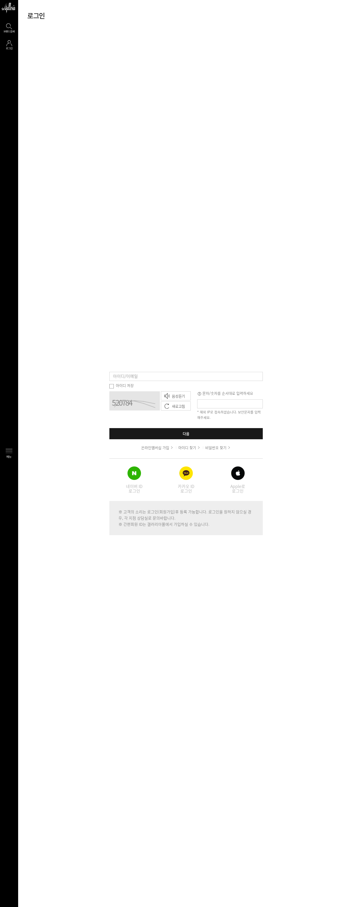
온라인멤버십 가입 (155, 447)
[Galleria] (8, 8)
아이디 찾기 (187, 447)
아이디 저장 (125, 385)
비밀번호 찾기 (215, 447)
